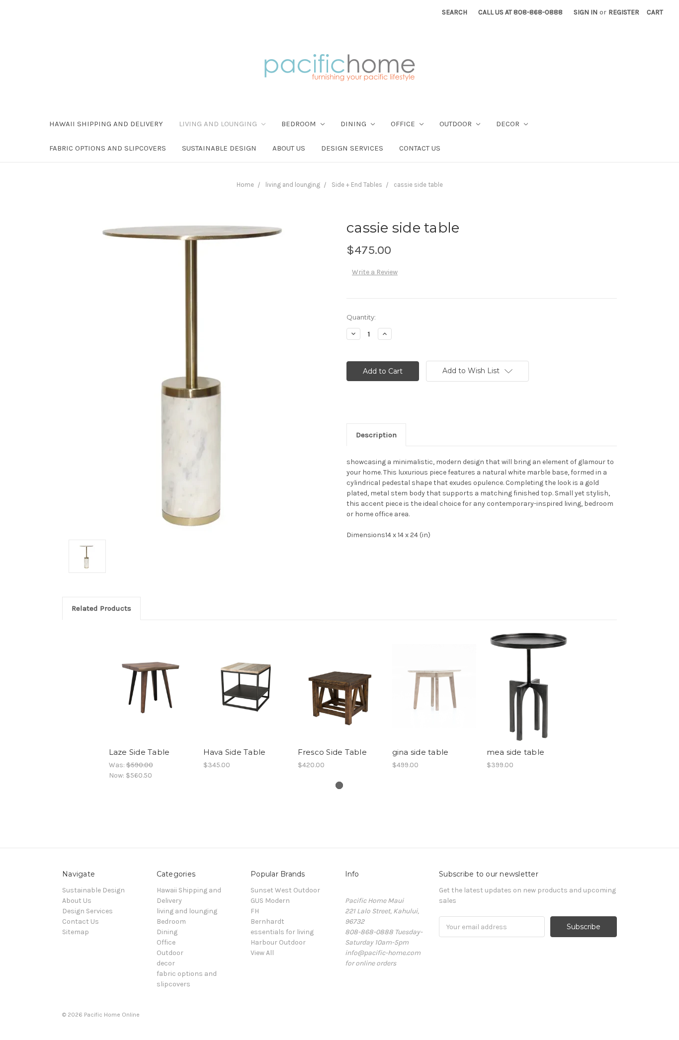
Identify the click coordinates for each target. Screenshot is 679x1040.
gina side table (420, 752)
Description (376, 434)
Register (623, 12)
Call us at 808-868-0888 (520, 12)
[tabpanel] (150, 706)
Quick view (151, 677)
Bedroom (299, 123)
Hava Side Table (234, 752)
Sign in (585, 12)
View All (262, 953)
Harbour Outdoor (278, 942)
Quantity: (361, 317)
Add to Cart (151, 695)
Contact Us (419, 148)
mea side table (516, 752)
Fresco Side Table (332, 752)
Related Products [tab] (101, 608)
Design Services (352, 148)
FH (255, 911)
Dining (354, 123)
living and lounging (219, 123)
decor (508, 123)
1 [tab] (339, 785)
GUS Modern (270, 900)
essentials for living (282, 932)
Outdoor (456, 123)
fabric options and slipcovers (107, 148)
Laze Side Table (139, 752)
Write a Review (375, 272)
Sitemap (75, 932)
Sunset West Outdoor (285, 890)
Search (454, 12)
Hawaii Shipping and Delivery (106, 123)
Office (404, 123)
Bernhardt (267, 921)
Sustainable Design (219, 148)
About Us (288, 148)
